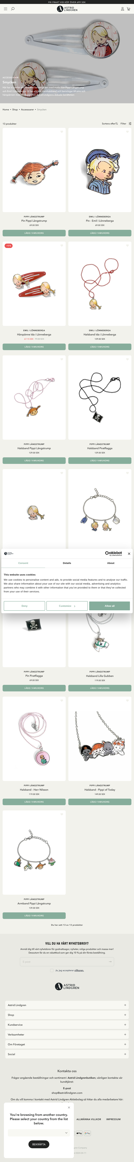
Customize (65, 605)
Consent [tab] (23, 563)
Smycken (42, 109)
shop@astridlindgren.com (67, 1092)
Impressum (113, 1119)
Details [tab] (67, 563)
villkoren (78, 970)
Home (6, 109)
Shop (15, 109)
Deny (24, 605)
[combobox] (39, 1132)
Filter (123, 123)
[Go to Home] (67, 9)
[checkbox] (51, 970)
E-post (67, 1088)
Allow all (110, 605)
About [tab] (110, 563)
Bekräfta (38, 1144)
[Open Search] (14, 8)
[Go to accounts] (122, 8)
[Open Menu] (5, 8)
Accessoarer (27, 109)
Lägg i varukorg (34, 233)
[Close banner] (129, 553)
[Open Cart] (127, 8)
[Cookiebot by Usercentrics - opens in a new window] (107, 553)
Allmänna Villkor (88, 1119)
